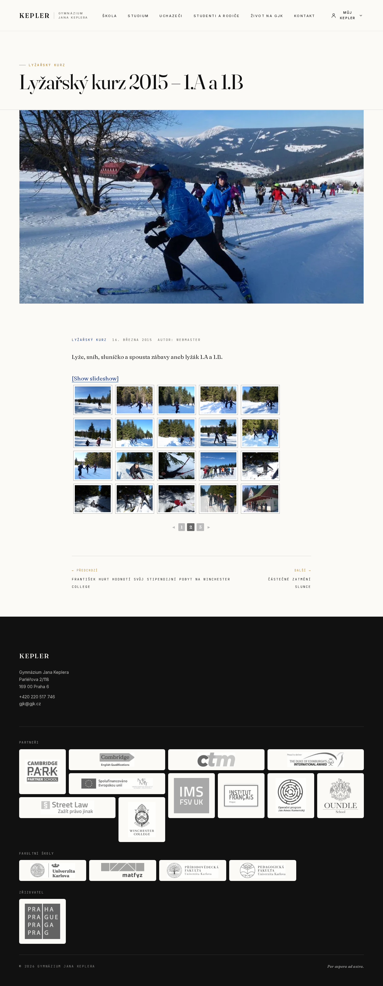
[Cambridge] (117, 759)
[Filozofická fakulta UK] (52, 870)
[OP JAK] (291, 795)
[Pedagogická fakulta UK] (262, 870)
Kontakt (304, 16)
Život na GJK (267, 16)
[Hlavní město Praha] (42, 921)
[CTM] (216, 759)
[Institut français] (241, 795)
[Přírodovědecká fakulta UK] (192, 870)
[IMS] (191, 795)
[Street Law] (67, 807)
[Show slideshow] (95, 378)
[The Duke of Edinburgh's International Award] (316, 759)
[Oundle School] (340, 795)
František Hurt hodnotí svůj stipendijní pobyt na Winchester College (151, 578)
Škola (109, 16)
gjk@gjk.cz (30, 703)
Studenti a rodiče (217, 16)
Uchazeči (171, 16)
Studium (138, 16)
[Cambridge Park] (42, 771)
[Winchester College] (141, 819)
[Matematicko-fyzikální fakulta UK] (122, 870)
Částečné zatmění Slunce (289, 578)
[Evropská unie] (117, 783)
